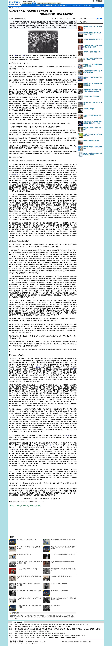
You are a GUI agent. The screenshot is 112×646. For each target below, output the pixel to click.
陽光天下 (63, 637)
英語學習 (23, 631)
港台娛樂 (38, 633)
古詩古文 (86, 629)
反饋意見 (70, 641)
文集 (61, 5)
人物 (50, 624)
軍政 (19, 624)
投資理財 (92, 629)
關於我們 (64, 641)
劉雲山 (52, 617)
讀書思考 (17, 631)
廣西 (19, 615)
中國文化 (68, 629)
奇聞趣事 (56, 635)
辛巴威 (47, 617)
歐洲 (54, 104)
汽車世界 (38, 635)
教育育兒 (62, 629)
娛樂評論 (50, 633)
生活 (39, 3)
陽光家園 (68, 637)
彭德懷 (38, 367)
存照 (80, 5)
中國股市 (12, 617)
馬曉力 (38, 505)
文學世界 (35, 631)
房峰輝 (56, 617)
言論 (42, 5)
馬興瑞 (29, 615)
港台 (77, 624)
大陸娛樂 (20, 633)
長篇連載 (41, 631)
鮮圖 (83, 635)
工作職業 (56, 629)
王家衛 (12, 618)
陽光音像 (74, 637)
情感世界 (26, 635)
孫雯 (29, 617)
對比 (77, 5)
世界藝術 (29, 631)
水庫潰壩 (41, 615)
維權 (67, 624)
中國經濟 (51, 615)
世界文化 (97, 629)
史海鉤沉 (26, 629)
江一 (32, 498)
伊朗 (11, 615)
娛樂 (49, 3)
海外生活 (44, 629)
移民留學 (44, 635)
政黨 (64, 5)
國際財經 (45, 624)
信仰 (81, 624)
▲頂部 (89, 641)
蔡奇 (60, 617)
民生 (64, 624)
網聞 (53, 624)
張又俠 (63, 615)
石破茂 (25, 617)
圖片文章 (47, 631)
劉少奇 (67, 435)
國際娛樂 (44, 633)
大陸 (29, 624)
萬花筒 (62, 635)
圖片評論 (68, 627)
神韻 (22, 615)
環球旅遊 (72, 635)
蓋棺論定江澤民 (25, 637)
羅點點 (31, 505)
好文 (71, 5)
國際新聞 (39, 624)
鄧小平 (52, 445)
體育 (70, 624)
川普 (25, 615)
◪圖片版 (97, 7)
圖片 (88, 5)
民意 (84, 5)
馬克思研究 (44, 637)
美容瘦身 (80, 629)
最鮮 (16, 635)
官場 (60, 624)
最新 (38, 5)
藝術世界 (74, 629)
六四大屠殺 (57, 615)
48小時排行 (83, 22)
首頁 (24, 3)
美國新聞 (24, 624)
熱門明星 (32, 633)
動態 (58, 5)
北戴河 (43, 617)
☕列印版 (92, 7)
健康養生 (20, 629)
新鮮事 (44, 3)
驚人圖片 (17, 637)
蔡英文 (64, 617)
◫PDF (101, 7)
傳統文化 (16, 174)
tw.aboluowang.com (29, 1)
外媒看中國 (47, 5)
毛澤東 (15, 55)
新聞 (29, 3)
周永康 (73, 617)
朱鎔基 (15, 615)
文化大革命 (23, 55)
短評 (67, 5)
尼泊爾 (16, 618)
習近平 (46, 615)
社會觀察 (32, 635)
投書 (74, 5)
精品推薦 (56, 633)
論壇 (54, 3)
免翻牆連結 (99, 1)
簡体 (94, 1)
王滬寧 (18, 617)
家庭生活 (32, 629)
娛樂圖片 (62, 633)
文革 (11, 505)
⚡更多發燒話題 (14, 613)
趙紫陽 (68, 617)
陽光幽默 (57, 637)
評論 (34, 3)
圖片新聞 (85, 624)
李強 (21, 617)
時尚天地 (50, 635)
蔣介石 (38, 617)
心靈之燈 (38, 629)
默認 (74, 18)
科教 (57, 624)
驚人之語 (53, 5)
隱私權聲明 (83, 641)
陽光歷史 (51, 637)
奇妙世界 (66, 635)
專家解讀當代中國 (35, 637)
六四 (14, 449)
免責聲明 (76, 641)
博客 (59, 3)
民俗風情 (78, 635)
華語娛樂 (26, 633)
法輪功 (68, 615)
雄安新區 (33, 617)
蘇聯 (73, 369)
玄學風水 (50, 629)
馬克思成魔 (34, 615)
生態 (74, 624)
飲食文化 (20, 635)
